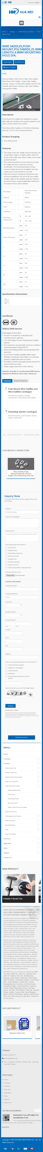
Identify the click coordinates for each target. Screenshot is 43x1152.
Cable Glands (32, 978)
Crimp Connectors (23, 986)
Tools (6, 829)
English (37, 2)
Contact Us (7, 857)
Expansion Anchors (11, 811)
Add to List (20, 62)
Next (35, 868)
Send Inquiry (8, 62)
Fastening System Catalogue (22, 411)
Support (6, 853)
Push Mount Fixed (13, 798)
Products (6, 763)
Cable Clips (23, 978)
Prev (39, 868)
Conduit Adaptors (13, 982)
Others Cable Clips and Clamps (17, 807)
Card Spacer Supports (23, 980)
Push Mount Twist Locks (14, 434)
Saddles (11, 992)
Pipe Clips (29, 990)
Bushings (6, 978)
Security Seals (19, 992)
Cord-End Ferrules (30, 984)
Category (12, 31)
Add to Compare (10, 67)
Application (7, 843)
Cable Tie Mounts (9, 980)
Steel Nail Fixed (12, 803)
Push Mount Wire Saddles (31, 434)
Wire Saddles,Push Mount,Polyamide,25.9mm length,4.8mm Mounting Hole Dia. (21, 474)
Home (4, 31)
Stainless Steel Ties (11, 772)
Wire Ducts (26, 996)
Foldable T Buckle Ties (12, 899)
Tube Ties (22, 974)
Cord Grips (19, 984)
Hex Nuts (12, 990)
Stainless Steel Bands (15, 994)
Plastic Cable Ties (10, 768)
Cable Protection (10, 820)
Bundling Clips (28, 976)
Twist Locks (7, 996)
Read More (5, 1127)
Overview (6, 839)
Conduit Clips (23, 982)
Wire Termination (10, 825)
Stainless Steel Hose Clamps (13, 777)
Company (6, 759)
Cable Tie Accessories (11, 781)
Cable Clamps (14, 978)
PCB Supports (20, 990)
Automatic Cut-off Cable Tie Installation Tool (25, 1116)
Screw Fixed (11, 794)
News (5, 848)
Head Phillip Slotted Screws (18, 988)
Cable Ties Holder (10, 834)
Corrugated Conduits (9, 986)
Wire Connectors (17, 996)
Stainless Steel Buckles (31, 994)
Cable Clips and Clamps (26, 31)
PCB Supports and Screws (13, 816)
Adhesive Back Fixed (14, 790)
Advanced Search (22, 737)
